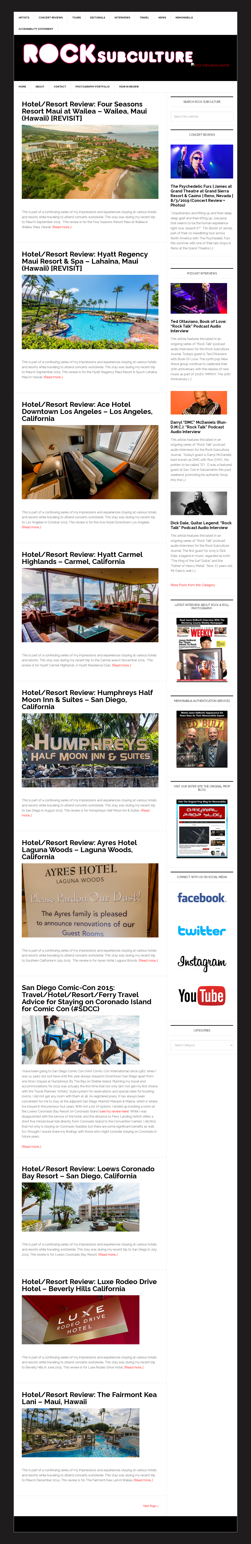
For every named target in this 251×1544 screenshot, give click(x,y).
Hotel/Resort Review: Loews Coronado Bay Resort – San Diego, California (88, 1172)
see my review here (114, 1111)
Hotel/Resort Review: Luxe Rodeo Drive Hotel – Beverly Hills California (89, 1285)
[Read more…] (61, 227)
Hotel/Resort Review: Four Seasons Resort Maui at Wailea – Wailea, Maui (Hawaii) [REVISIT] (84, 111)
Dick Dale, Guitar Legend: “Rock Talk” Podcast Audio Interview (201, 525)
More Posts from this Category (193, 585)
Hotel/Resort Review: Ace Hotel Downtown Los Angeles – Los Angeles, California (87, 411)
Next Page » (150, 1506)
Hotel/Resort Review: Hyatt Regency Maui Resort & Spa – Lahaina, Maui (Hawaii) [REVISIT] (85, 261)
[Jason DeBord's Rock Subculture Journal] (108, 47)
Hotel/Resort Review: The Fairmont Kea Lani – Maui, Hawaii (89, 1398)
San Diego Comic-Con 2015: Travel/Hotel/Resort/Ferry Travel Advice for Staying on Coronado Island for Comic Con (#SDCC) (86, 998)
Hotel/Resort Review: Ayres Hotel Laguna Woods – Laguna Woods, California (79, 849)
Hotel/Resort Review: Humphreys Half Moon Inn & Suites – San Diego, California (87, 699)
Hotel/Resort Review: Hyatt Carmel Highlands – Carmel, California (82, 558)
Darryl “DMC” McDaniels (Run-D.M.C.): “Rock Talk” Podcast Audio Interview (199, 427)
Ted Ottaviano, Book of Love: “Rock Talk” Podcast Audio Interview (198, 326)
